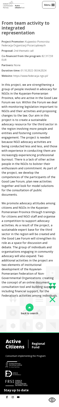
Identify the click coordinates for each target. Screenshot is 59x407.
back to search (29, 313)
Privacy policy (13, 405)
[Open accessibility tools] (52, 400)
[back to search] (30, 307)
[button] (49, 4)
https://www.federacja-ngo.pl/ (25, 76)
